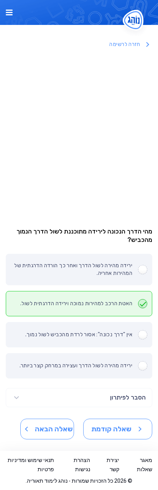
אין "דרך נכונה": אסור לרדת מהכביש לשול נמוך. (78, 334)
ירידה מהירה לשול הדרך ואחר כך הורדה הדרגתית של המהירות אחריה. (73, 269)
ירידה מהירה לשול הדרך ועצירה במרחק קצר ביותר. (76, 365)
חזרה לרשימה (124, 44)
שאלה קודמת (111, 429)
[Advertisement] (79, 136)
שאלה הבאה (54, 429)
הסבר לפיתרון (128, 397)
